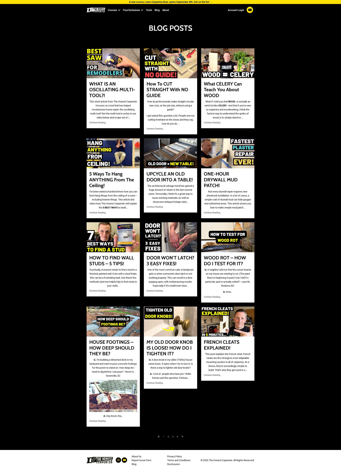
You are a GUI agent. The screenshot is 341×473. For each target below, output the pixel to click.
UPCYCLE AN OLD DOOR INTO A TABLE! (170, 176)
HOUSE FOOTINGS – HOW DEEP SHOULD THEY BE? (111, 347)
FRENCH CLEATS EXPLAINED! (221, 345)
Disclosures (173, 464)
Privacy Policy (174, 456)
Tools (149, 10)
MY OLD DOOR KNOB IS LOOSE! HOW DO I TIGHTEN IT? (170, 347)
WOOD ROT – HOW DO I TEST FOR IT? (225, 260)
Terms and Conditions (178, 460)
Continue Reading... (98, 122)
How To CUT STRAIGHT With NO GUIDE (167, 89)
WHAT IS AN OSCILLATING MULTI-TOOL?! (112, 89)
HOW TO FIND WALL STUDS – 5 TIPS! (111, 260)
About (165, 10)
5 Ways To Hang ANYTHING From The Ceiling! (111, 179)
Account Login (236, 10)
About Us (136, 456)
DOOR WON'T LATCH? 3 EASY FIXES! (170, 260)
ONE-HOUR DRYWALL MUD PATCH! (221, 179)
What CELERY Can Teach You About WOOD (223, 89)
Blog (157, 10)
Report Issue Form (141, 460)
